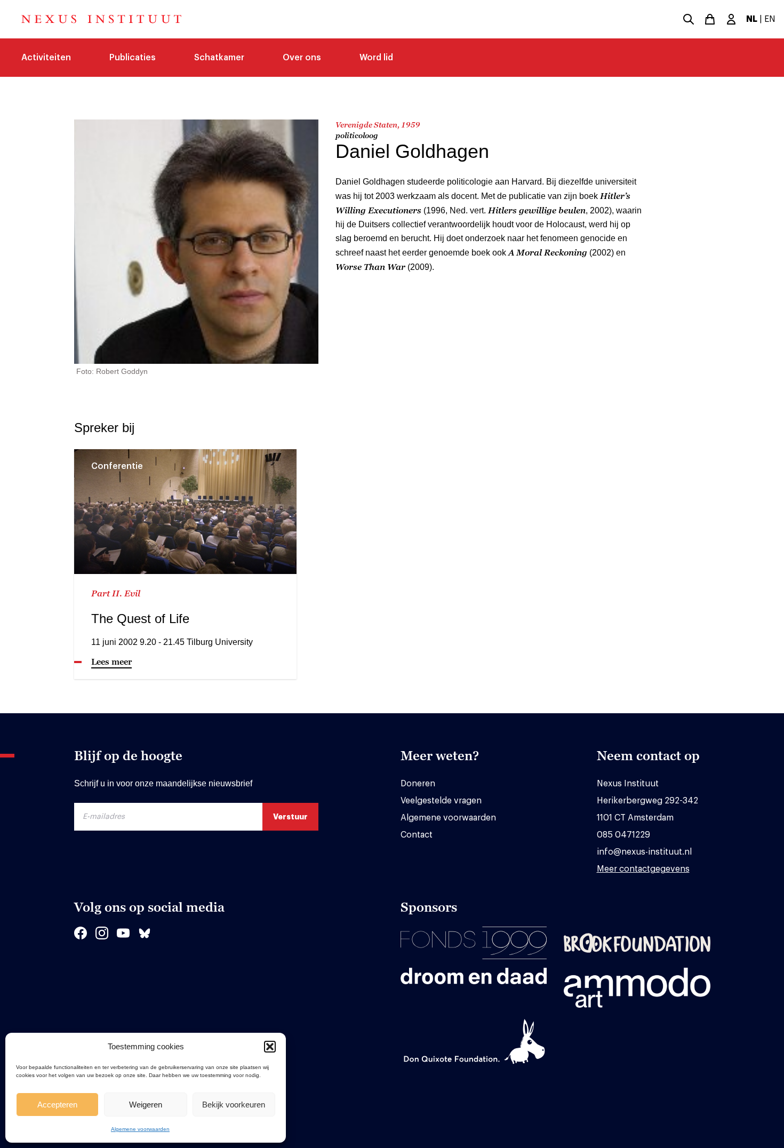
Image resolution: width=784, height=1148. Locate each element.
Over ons (302, 57)
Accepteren (57, 1104)
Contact (417, 835)
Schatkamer (219, 57)
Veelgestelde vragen (441, 800)
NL (751, 19)
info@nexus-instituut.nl (644, 852)
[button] (270, 1046)
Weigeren (145, 1104)
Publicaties (132, 57)
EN (769, 19)
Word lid (376, 57)
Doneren (418, 783)
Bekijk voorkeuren (233, 1104)
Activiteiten (46, 57)
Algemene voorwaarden (140, 1129)
